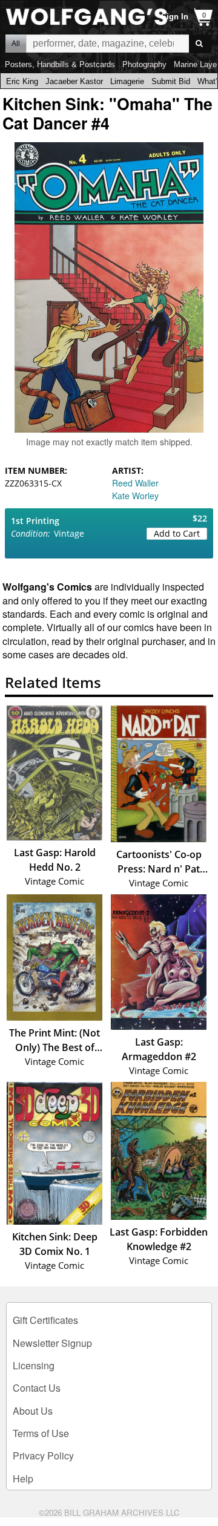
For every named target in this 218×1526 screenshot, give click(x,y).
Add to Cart (177, 533)
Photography (144, 64)
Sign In (174, 16)
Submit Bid (170, 81)
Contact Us (37, 1388)
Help (23, 1478)
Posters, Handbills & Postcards (60, 64)
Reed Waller (135, 483)
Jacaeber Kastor (74, 81)
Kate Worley (135, 496)
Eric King (22, 81)
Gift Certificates (45, 1320)
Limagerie (127, 81)
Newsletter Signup (52, 1343)
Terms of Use (41, 1433)
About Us (33, 1411)
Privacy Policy (43, 1455)
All (16, 43)
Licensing (33, 1365)
